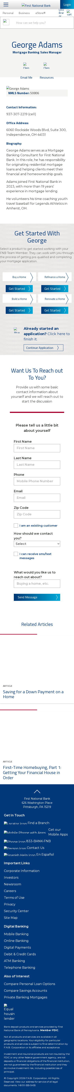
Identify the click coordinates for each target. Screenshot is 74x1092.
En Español (45, 854)
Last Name (23, 458)
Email (18, 491)
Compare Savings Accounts (25, 991)
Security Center (16, 911)
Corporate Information (21, 871)
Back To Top (37, 793)
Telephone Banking (19, 967)
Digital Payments (17, 947)
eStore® (41, 13)
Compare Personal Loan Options (29, 984)
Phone (19, 475)
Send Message (27, 597)
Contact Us (35, 848)
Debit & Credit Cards (20, 954)
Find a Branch (38, 823)
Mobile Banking (16, 934)
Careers (10, 891)
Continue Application (39, 347)
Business (24, 13)
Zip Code (21, 508)
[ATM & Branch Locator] (61, 13)
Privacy (9, 904)
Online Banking (16, 941)
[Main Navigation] (6, 4)
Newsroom (12, 884)
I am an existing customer (38, 525)
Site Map (11, 918)
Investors (11, 877)
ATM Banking (14, 961)
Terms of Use (14, 898)
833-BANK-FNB (38, 841)
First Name (23, 441)
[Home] (69, 13)
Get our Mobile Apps (58, 832)
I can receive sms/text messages (36, 556)
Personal (8, 13)
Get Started (17, 288)
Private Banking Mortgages (25, 997)
